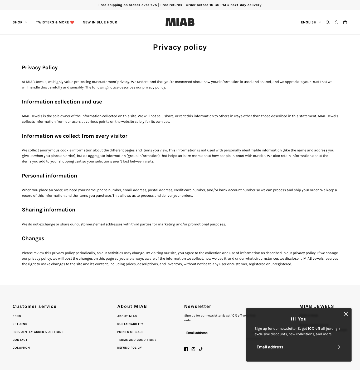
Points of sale (130, 331)
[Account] (336, 22)
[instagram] (193, 349)
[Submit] (337, 347)
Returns (20, 323)
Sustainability (130, 323)
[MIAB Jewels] (180, 22)
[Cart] (345, 22)
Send (17, 316)
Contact (20, 339)
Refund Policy (129, 347)
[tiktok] (201, 349)
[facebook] (186, 349)
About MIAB (127, 316)
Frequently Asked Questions (38, 331)
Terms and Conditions (137, 339)
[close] (345, 314)
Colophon (21, 347)
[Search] (327, 22)
